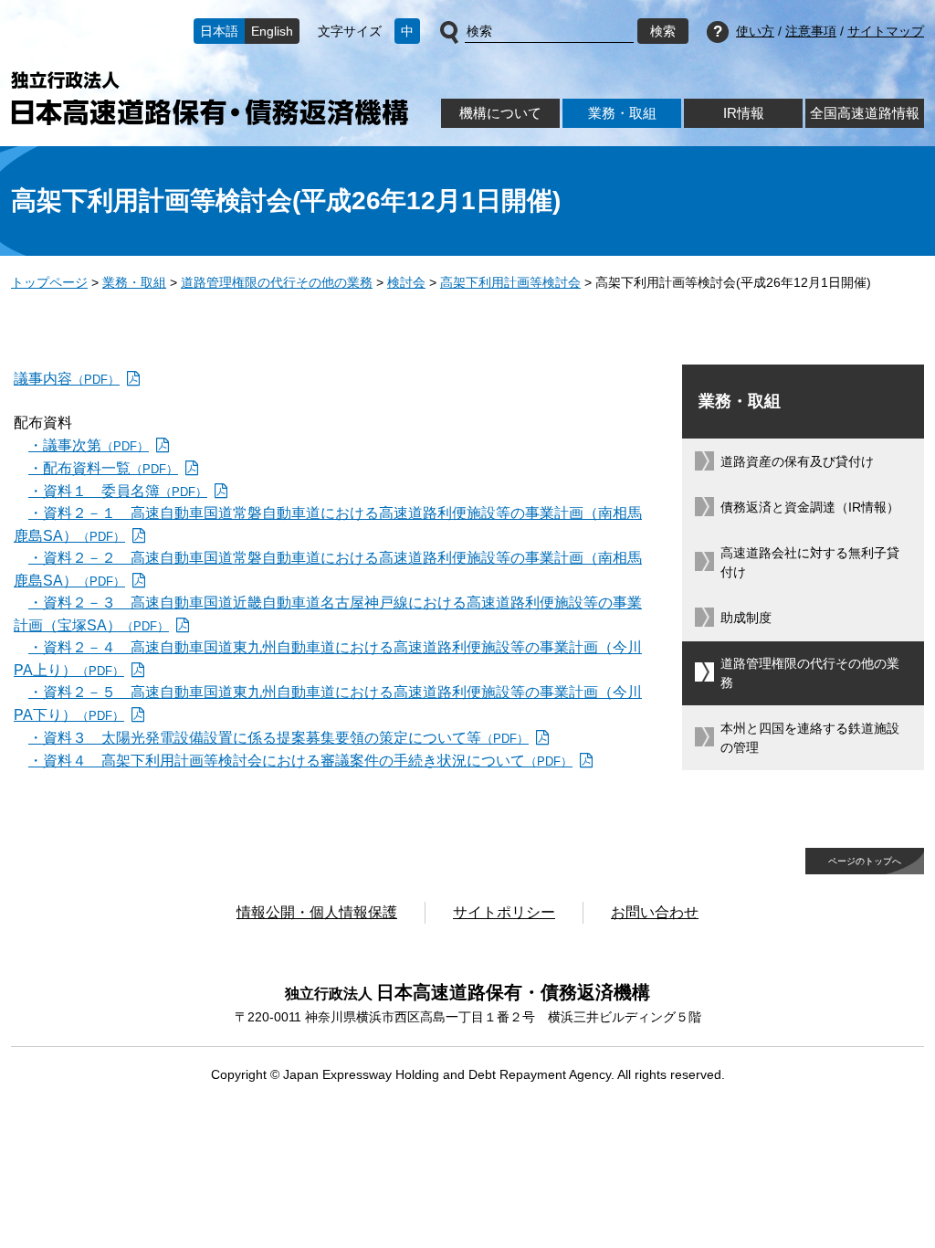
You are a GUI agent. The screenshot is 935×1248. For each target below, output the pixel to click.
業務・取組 (622, 113)
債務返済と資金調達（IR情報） (809, 507)
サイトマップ (885, 31)
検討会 (406, 282)
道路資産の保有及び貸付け (797, 461)
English (272, 31)
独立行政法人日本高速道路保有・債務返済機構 (209, 98)
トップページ (49, 282)
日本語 (219, 31)
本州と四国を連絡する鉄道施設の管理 (809, 738)
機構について (500, 113)
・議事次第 (88, 445)
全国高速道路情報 (864, 113)
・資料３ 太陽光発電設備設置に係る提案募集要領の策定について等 (278, 738)
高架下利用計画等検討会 (510, 282)
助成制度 (746, 617)
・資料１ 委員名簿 (117, 491)
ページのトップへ (864, 861)
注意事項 (810, 31)
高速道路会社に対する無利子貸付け (809, 562)
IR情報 (743, 113)
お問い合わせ (655, 912)
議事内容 (67, 378)
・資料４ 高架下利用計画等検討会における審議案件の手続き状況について (300, 760)
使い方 (755, 31)
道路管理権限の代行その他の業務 (277, 282)
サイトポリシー (504, 912)
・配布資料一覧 (103, 468)
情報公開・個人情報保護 (316, 912)
